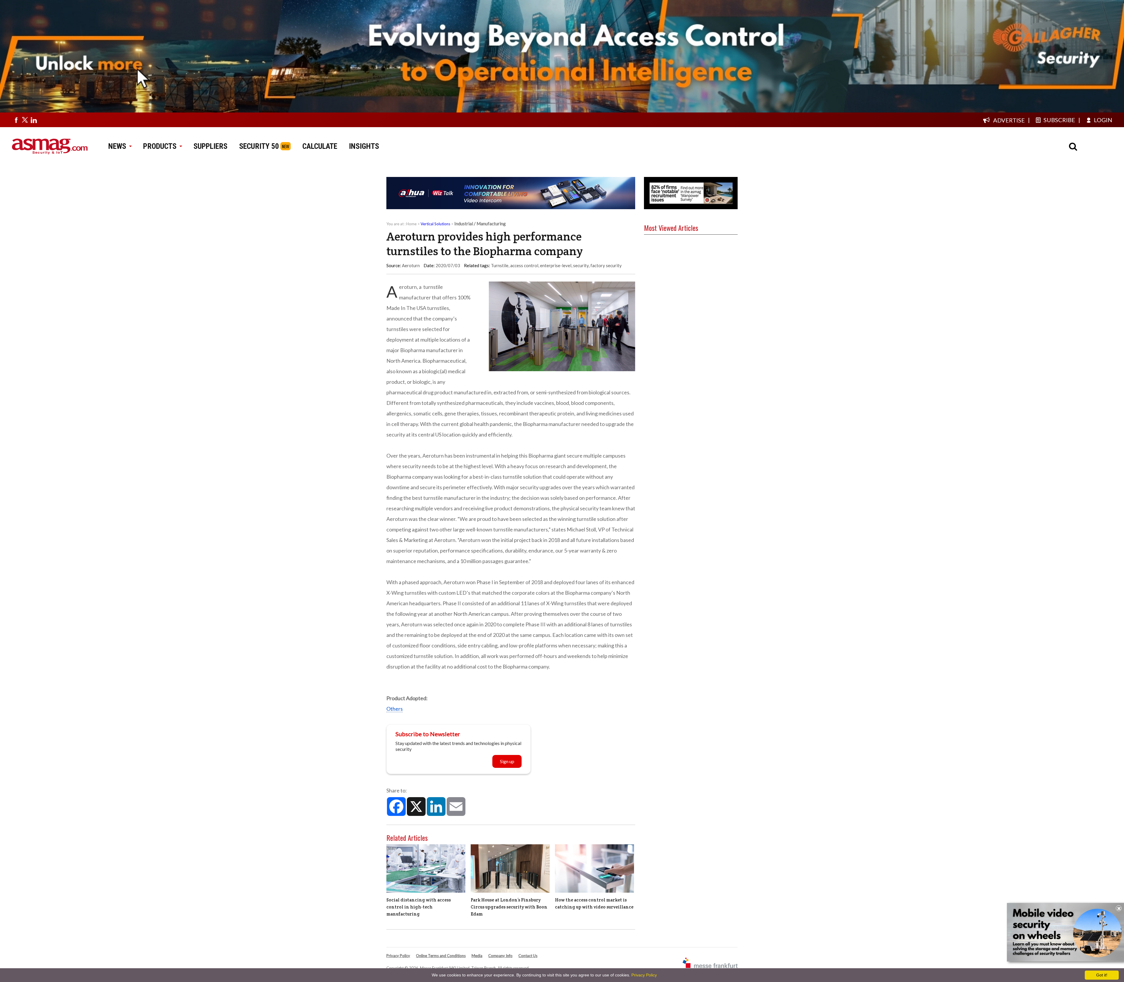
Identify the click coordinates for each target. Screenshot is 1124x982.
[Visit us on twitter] (25, 120)
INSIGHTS (364, 146)
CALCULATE (319, 146)
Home (411, 223)
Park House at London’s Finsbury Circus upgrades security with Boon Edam (509, 907)
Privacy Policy (398, 955)
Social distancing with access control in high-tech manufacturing (418, 907)
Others (394, 708)
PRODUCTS (160, 146)
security (581, 265)
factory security (606, 265)
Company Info (500, 955)
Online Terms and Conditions (441, 955)
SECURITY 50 (259, 146)
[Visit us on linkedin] (34, 119)
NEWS (117, 146)
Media (477, 955)
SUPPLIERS (210, 146)
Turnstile (499, 265)
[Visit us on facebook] (16, 119)
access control (524, 265)
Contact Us (527, 955)
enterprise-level (555, 265)
